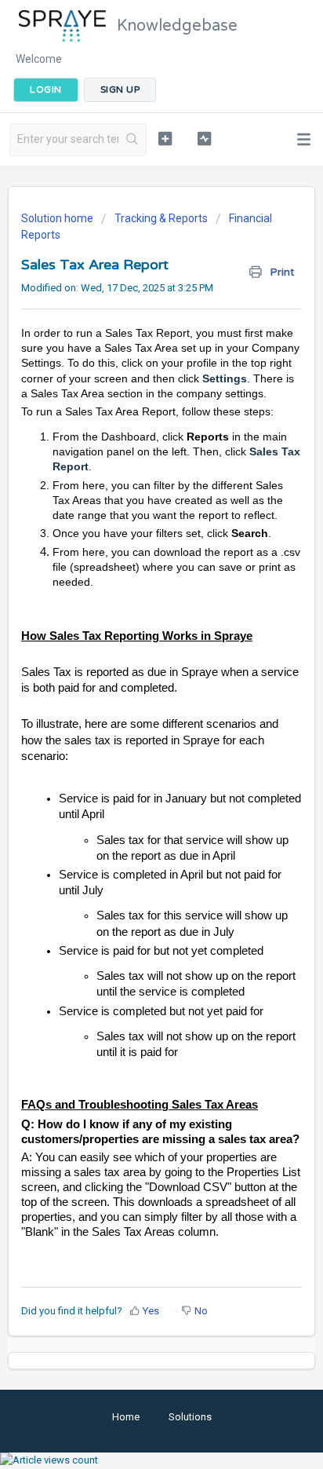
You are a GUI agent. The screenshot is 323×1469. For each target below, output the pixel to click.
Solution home (58, 218)
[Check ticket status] (204, 138)
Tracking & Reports (161, 218)
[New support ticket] (165, 138)
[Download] (132, 736)
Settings (224, 378)
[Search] (132, 139)
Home (126, 1417)
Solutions (190, 1417)
